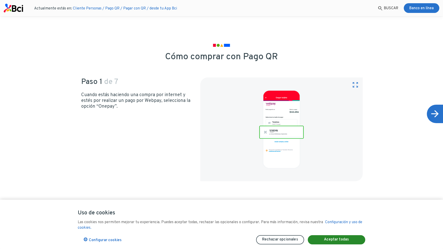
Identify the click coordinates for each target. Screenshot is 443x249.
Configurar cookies (102, 240)
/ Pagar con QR (133, 8)
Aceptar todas (336, 239)
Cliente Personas (87, 8)
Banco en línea (421, 8)
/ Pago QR (111, 8)
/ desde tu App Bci (162, 8)
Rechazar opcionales (280, 239)
